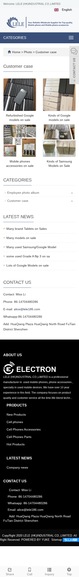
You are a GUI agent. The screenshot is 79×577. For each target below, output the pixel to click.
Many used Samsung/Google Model (31, 247)
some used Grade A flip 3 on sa (28, 256)
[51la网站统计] (71, 539)
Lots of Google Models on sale (27, 265)
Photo (28, 52)
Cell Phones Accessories (24, 429)
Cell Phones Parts (19, 437)
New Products (16, 414)
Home (16, 52)
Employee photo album (23, 192)
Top (69, 574)
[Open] (74, 65)
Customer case (46, 52)
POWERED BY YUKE (35, 539)
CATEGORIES (14, 38)
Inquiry (49, 574)
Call (29, 574)
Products (17, 405)
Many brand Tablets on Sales (26, 228)
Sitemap (56, 539)
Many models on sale (21, 238)
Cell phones (15, 422)
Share (10, 574)
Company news (17, 467)
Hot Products (16, 444)
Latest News (19, 458)
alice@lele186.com (27, 309)
